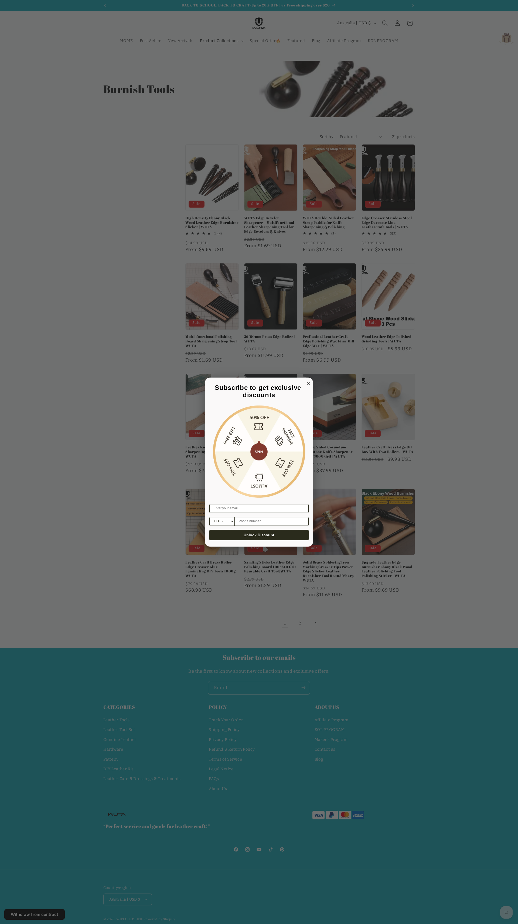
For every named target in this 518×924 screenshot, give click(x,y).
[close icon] (307, 383)
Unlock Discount (259, 535)
